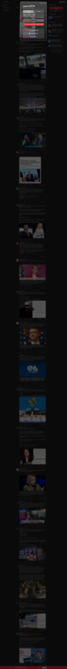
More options (34, 36)
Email (29, 11)
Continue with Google (34, 30)
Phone (39, 11)
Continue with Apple (34, 33)
